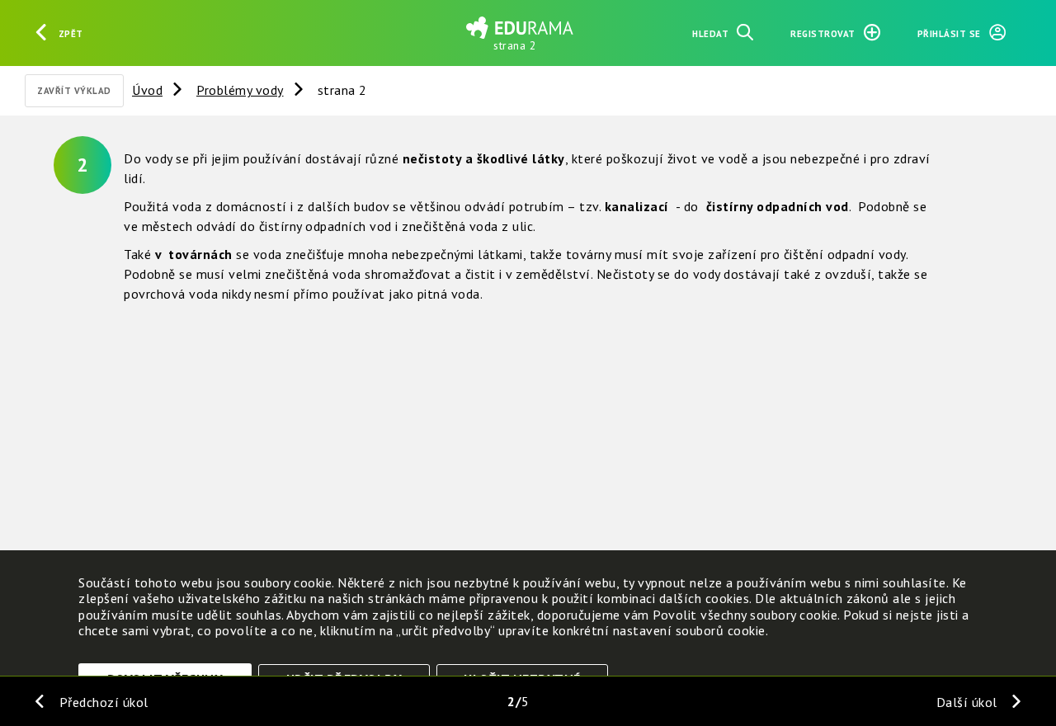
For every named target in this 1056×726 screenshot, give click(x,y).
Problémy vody (240, 90)
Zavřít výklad (74, 91)
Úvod (147, 90)
